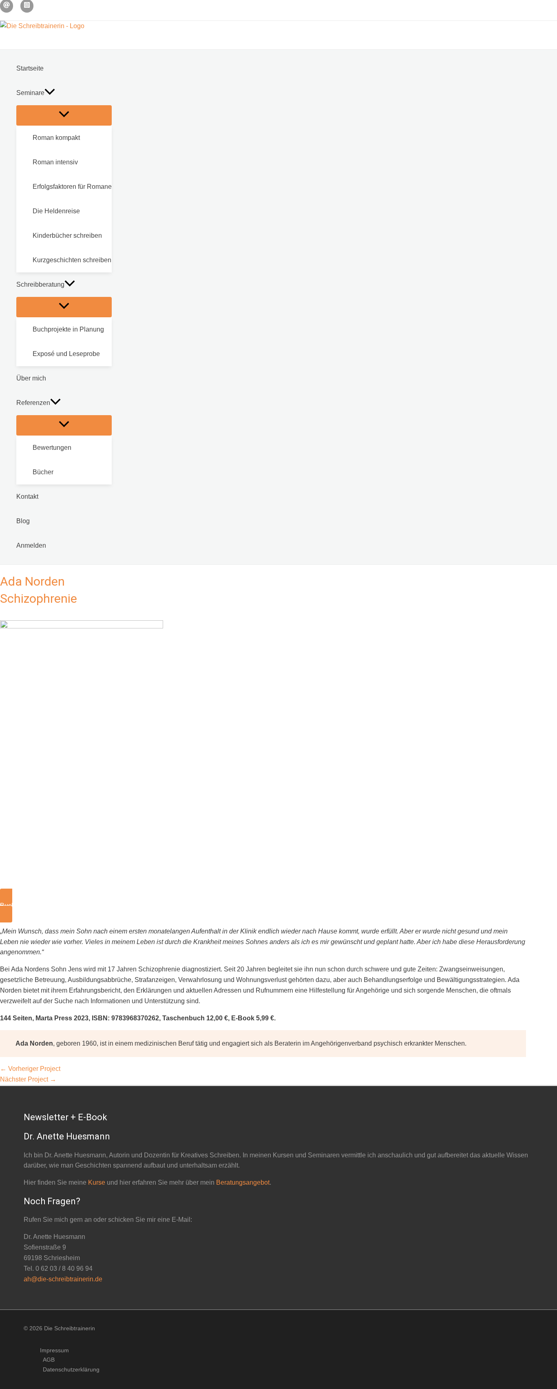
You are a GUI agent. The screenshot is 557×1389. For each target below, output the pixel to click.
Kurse (96, 1182)
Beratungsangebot (243, 1182)
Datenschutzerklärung (71, 1369)
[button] (49, 93)
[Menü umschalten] (64, 115)
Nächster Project (28, 1079)
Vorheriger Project (30, 1068)
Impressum (54, 1350)
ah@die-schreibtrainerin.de (63, 1279)
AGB (49, 1359)
